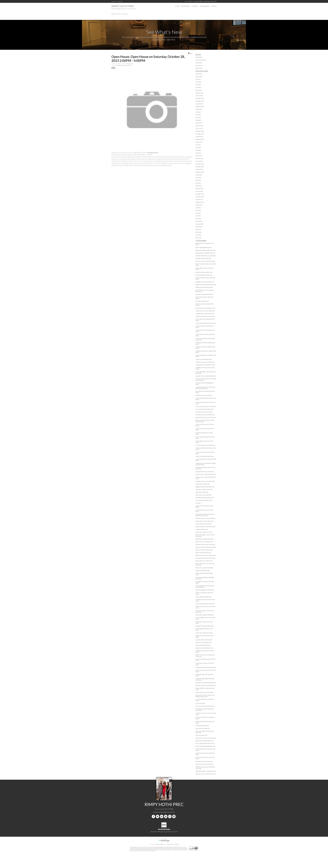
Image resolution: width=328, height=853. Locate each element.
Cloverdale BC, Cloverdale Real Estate (205, 365)
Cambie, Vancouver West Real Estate (205, 311)
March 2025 (199, 123)
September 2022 (200, 202)
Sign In (113, 1)
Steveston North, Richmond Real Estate (206, 682)
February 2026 (199, 93)
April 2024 (198, 153)
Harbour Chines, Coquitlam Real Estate (206, 474)
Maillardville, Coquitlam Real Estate (205, 539)
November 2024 (200, 134)
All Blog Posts (199, 57)
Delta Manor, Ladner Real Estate (204, 395)
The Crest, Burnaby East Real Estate (205, 706)
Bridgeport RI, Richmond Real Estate (205, 282)
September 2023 (200, 172)
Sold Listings (199, 68)
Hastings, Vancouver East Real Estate (205, 481)
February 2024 (199, 158)
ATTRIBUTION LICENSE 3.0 (173, 844)
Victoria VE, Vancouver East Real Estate (206, 738)
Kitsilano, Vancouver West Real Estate (205, 518)
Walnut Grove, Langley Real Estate (204, 740)
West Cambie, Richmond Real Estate (205, 743)
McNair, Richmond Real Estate (203, 552)
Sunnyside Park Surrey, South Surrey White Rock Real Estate (205, 695)
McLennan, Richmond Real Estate (204, 550)
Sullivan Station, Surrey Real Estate (205, 692)
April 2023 (198, 183)
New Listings (199, 62)
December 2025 (200, 98)
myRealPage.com (164, 841)
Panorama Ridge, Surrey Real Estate (205, 590)
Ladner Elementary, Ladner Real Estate (205, 526)
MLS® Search (205, 6)
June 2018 (198, 235)
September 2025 (200, 106)
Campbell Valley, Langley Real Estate (205, 313)
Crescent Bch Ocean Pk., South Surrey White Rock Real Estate (205, 387)
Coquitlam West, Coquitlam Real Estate (206, 376)
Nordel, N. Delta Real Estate (203, 570)
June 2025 (198, 114)
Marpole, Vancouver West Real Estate (205, 544)
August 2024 (199, 142)
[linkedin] (162, 816)
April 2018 (198, 237)
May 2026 (198, 84)
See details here (153, 152)
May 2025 (198, 117)
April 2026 (198, 87)
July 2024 (198, 145)
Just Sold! (198, 503)
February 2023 (199, 188)
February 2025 (199, 125)
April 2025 (198, 120)
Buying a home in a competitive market (205, 308)
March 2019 (199, 232)
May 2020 (198, 218)
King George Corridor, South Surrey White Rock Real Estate (205, 514)
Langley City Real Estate (202, 529)
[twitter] (158, 816)
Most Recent (199, 74)
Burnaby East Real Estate (202, 301)
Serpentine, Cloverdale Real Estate (204, 648)
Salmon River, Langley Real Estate (204, 633)
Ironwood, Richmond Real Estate (204, 500)
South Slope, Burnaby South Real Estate (206, 667)
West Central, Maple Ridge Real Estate (205, 746)
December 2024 (200, 131)
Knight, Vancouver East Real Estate (205, 521)
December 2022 (200, 194)
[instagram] (170, 816)
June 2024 (198, 147)
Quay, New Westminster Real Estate (205, 603)
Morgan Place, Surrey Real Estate (204, 561)
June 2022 (198, 210)
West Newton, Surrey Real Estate (204, 761)
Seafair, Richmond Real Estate (203, 645)
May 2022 (198, 213)
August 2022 (199, 205)
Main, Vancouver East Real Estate (204, 541)
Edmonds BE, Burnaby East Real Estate (206, 417)
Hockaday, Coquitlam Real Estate (204, 489)
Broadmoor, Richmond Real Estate (204, 294)
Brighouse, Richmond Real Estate (204, 287)
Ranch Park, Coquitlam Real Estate (204, 615)
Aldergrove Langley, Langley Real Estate (206, 250)
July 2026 (198, 79)
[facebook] (154, 816)
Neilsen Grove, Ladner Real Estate (204, 567)
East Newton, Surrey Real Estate (204, 412)
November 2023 (200, 166)
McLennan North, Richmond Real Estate (206, 547)
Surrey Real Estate (200, 703)
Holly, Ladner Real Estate (202, 492)
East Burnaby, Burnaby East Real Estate (206, 406)
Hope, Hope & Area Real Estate (203, 495)
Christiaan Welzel (159, 844)
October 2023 (199, 169)
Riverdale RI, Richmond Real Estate (205, 626)
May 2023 (198, 180)
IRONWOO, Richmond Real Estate (205, 497)
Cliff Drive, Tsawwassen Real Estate (205, 362)
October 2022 (199, 199)
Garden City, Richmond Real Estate (205, 456)
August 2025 (199, 109)
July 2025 (198, 112)
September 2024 (200, 139)
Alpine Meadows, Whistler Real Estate (205, 253)
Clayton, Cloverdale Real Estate (204, 359)
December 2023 (200, 164)
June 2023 (198, 177)
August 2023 (199, 175)
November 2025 (200, 101)
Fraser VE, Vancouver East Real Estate (206, 445)
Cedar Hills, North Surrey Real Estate (205, 316)
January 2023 (199, 191)
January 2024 (199, 161)
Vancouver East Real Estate (203, 728)
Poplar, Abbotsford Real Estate (203, 597)
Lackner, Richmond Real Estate (203, 524)
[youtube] (166, 816)
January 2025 (199, 128)
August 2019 (199, 226)
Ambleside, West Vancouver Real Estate (206, 255)
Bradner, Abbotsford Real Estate (204, 275)
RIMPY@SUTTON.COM (167, 812)
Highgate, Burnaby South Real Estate (205, 486)
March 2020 (199, 221)
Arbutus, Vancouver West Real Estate (205, 261)
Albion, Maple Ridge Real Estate (203, 247)
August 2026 (199, 76)
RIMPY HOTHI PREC (123, 6)
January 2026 (199, 95)
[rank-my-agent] (174, 816)
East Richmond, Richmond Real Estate (205, 414)
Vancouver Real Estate (201, 735)
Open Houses (199, 65)
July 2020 (198, 216)
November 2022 (200, 196)
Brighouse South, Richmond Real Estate (206, 284)
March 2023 (199, 185)
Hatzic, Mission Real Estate (202, 484)
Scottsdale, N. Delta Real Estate (204, 642)
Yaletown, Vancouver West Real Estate (206, 774)
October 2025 (199, 104)
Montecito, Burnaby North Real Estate (205, 558)
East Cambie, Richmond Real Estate (205, 409)
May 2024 (198, 150)
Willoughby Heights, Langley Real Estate (206, 771)
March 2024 (199, 155)
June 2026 (198, 82)
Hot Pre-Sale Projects (201, 60)
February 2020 (199, 224)
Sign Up (120, 1)
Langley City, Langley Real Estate (204, 532)
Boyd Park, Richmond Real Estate (204, 272)
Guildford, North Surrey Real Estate (205, 471)
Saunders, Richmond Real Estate (204, 639)
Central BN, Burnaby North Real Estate (206, 323)
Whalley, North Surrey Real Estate (204, 764)
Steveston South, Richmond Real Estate (206, 685)
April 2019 (198, 229)
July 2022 (198, 207)
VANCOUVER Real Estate (202, 725)
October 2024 (199, 136)
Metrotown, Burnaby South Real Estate (206, 555)
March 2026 (199, 90)
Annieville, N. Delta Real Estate (123, 65)
